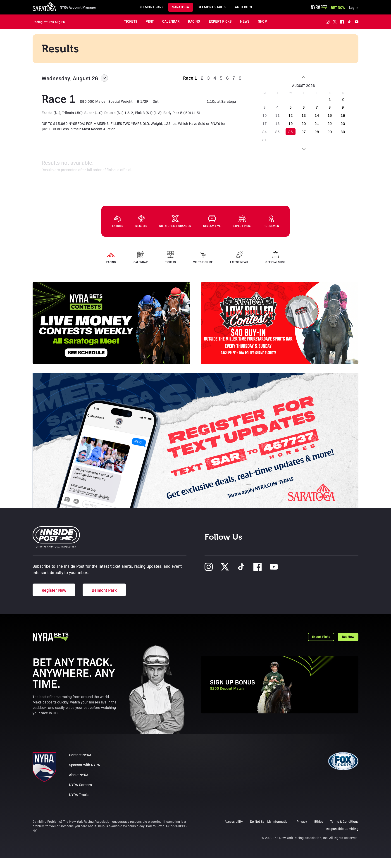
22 (329, 123)
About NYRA (78, 774)
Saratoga (180, 7)
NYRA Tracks (79, 794)
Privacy (302, 821)
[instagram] (327, 22)
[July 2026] (303, 77)
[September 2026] (303, 149)
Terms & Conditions (344, 821)
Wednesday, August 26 (70, 78)
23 (343, 123)
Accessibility (234, 821)
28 (317, 131)
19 (290, 123)
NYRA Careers (80, 784)
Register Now (54, 590)
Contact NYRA (80, 754)
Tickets (130, 21)
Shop (262, 21)
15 (329, 115)
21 (317, 123)
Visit (150, 21)
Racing (194, 21)
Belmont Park (151, 7)
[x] (335, 22)
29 (329, 131)
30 (343, 131)
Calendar (170, 21)
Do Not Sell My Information (269, 821)
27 (303, 131)
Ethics (318, 821)
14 (317, 115)
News (245, 21)
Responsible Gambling (342, 829)
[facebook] (342, 22)
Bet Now (338, 7)
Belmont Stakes (212, 7)
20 (303, 123)
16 (343, 115)
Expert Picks (220, 21)
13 (303, 115)
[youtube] (356, 22)
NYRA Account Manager (78, 7)
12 (290, 115)
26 (290, 131)
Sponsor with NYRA (84, 764)
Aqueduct (244, 7)
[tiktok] (349, 22)
